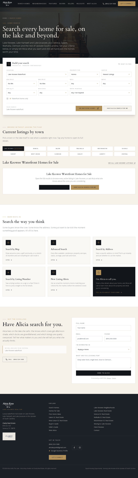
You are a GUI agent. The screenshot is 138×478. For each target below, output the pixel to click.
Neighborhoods (39, 4)
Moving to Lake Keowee (102, 424)
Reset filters (126, 64)
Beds (71, 79)
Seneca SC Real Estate (102, 414)
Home (5, 18)
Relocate (81, 4)
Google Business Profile (59, 451)
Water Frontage (76, 88)
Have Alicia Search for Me (117, 108)
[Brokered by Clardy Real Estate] (9, 436)
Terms (114, 378)
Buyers (62, 4)
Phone (107, 334)
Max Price (41, 79)
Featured (53, 4)
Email (78, 334)
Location (10, 70)
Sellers (71, 4)
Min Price (10, 79)
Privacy (109, 378)
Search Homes (24, 4)
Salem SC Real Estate (56, 417)
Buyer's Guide (53, 424)
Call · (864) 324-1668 (16, 359)
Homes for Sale (54, 411)
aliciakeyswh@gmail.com (57, 447)
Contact (96, 430)
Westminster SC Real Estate (103, 421)
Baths (104, 79)
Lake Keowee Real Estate (103, 411)
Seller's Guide (53, 427)
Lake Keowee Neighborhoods (104, 408)
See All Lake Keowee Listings (120, 163)
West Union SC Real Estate (58, 421)
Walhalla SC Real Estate (102, 417)
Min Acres (42, 88)
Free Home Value (55, 414)
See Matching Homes (87, 108)
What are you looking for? (88, 356)
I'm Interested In (83, 345)
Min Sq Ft (10, 88)
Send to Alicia (103, 373)
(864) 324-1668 (54, 444)
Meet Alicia (92, 4)
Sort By (104, 70)
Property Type (75, 70)
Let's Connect (127, 4)
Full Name (80, 323)
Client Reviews (99, 427)
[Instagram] (80, 447)
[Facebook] (74, 447)
